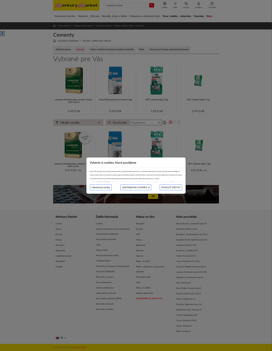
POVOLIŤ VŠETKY (170, 187)
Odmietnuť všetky (101, 187)
